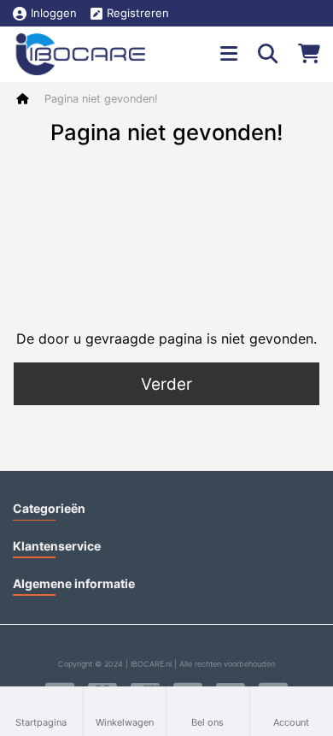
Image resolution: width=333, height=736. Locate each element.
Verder (166, 384)
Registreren (138, 13)
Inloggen (54, 13)
